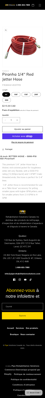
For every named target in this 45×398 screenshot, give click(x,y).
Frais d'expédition (11, 110)
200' (36, 94)
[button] (41, 5)
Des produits (32, 328)
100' (16, 94)
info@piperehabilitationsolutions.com (22, 274)
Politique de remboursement (27, 374)
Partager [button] (9, 149)
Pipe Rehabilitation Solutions (25, 366)
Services (20, 328)
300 (6, 100)
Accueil (10, 328)
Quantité (5, 115)
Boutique (14, 334)
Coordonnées (23, 395)
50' (6, 94)
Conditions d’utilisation (23, 385)
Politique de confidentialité (24, 379)
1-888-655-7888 (23, 5)
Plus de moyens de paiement (23, 142)
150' (26, 94)
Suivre (22, 315)
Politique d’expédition (23, 390)
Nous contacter (27, 334)
